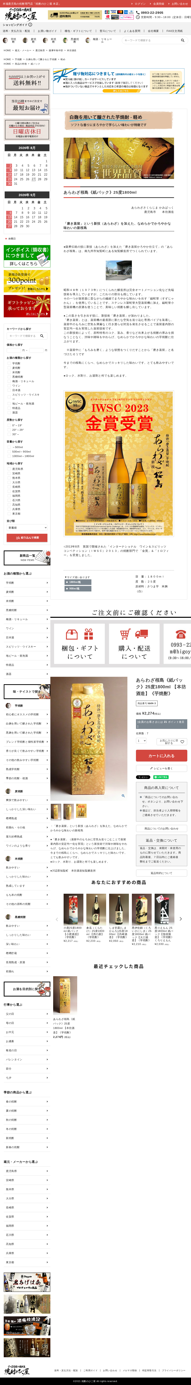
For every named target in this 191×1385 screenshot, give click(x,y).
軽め (63, 59)
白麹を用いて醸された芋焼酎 (41, 59)
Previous (57, 919)
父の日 (10, 1013)
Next (180, 919)
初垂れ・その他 (15, 827)
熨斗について (108, 31)
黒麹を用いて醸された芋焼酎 (24, 732)
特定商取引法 (149, 1370)
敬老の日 (11, 1050)
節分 (8, 1068)
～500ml (17, 447)
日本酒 (16, 390)
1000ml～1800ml (23, 456)
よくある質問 (132, 31)
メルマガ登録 (130, 1370)
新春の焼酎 (13, 1147)
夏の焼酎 (11, 1110)
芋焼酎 (13, 40)
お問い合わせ (180, 3)
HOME (7, 50)
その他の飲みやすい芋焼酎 (22, 760)
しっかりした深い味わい (21, 809)
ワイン (16, 385)
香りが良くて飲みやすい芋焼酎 (25, 750)
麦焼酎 (33, 40)
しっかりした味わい (18, 876)
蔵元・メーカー (23, 50)
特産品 (16, 408)
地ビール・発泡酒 (23, 403)
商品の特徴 (21, 64)
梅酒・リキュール (102, 40)
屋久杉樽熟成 (14, 836)
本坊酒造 (71, 50)
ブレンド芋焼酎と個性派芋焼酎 (25, 741)
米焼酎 (53, 40)
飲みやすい (13, 867)
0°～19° (17, 425)
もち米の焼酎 (14, 894)
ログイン (140, 3)
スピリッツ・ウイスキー (26, 397)
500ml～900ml (21, 451)
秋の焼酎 (11, 1119)
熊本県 (16, 477)
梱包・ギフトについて (78, 31)
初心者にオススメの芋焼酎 (22, 714)
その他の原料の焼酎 (18, 903)
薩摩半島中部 (56, 50)
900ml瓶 (74, 588)
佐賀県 (16, 491)
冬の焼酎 (11, 1128)
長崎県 (16, 486)
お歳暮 (10, 1041)
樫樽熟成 (11, 818)
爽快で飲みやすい (17, 800)
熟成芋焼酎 (13, 769)
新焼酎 (10, 1138)
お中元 (10, 1032)
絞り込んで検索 (27, 538)
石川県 (16, 500)
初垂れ (10, 971)
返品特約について (162, 873)
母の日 (10, 1022)
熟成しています (15, 885)
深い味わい (13, 944)
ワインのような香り (18, 845)
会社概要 (153, 31)
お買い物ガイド (47, 31)
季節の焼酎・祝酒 (17, 778)
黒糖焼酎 (75, 40)
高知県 (16, 504)
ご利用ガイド (90, 1370)
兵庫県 (16, 509)
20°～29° (18, 429)
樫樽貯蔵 (11, 953)
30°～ (16, 434)
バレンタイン (14, 1059)
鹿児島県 (40, 50)
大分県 (16, 482)
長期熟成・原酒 (15, 962)
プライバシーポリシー (174, 1370)
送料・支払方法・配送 (16, 31)
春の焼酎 (11, 1101)
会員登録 (158, 3)
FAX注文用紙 (175, 31)
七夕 (8, 1077)
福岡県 (16, 495)
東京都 (16, 513)
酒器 (15, 412)
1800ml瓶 (75, 582)
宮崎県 (16, 473)
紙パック (35, 64)
